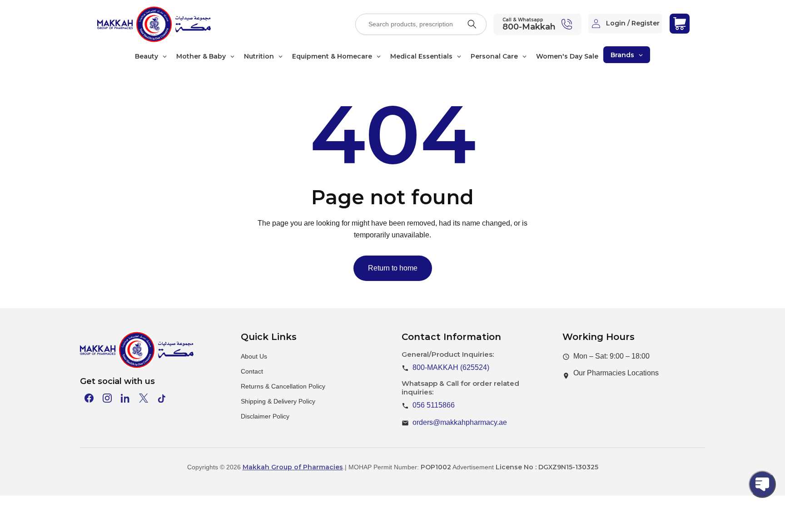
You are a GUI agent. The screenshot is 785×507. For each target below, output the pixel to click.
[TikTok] (162, 398)
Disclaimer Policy (265, 416)
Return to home (392, 268)
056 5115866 (433, 405)
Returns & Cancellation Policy (283, 386)
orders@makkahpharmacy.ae (459, 422)
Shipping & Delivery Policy (278, 401)
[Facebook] (89, 398)
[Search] (472, 24)
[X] (143, 398)
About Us (254, 356)
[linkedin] (125, 398)
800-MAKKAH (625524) (450, 367)
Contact (252, 371)
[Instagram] (107, 398)
